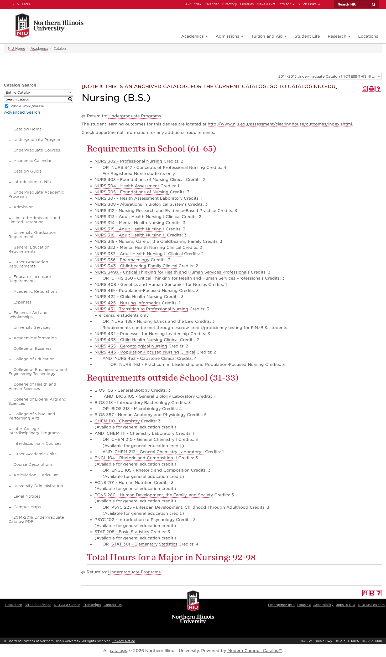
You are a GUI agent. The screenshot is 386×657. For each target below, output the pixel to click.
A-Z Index (193, 4)
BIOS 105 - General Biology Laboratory (155, 396)
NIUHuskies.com (371, 605)
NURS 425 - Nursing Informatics (127, 303)
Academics (39, 48)
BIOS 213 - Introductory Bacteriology (132, 402)
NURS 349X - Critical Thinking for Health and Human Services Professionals (172, 272)
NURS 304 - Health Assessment (127, 186)
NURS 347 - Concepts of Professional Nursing (158, 167)
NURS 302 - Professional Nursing (128, 161)
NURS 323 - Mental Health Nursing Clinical (138, 247)
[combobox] (329, 76)
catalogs (118, 650)
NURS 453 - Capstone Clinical (145, 358)
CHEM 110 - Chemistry (117, 421)
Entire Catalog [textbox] (19, 92)
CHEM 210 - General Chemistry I (144, 439)
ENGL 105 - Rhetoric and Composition (150, 470)
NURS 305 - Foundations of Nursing (132, 192)
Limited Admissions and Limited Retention (34, 220)
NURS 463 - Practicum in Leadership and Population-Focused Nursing (191, 364)
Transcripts (92, 605)
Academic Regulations (35, 291)
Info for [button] (285, 4)
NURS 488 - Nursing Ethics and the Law (152, 321)
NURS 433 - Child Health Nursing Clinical (137, 339)
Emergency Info (281, 605)
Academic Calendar (32, 161)
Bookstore (13, 605)
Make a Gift (266, 4)
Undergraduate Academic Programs (36, 194)
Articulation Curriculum (36, 475)
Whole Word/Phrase (27, 106)
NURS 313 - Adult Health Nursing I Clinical (137, 216)
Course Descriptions (33, 464)
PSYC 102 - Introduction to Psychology (135, 519)
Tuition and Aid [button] (267, 36)
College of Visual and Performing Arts (31, 416)
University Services (31, 327)
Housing (304, 605)
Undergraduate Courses (36, 150)
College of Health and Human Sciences (32, 386)
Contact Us (112, 605)
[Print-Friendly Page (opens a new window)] (371, 89)
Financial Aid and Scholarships (28, 315)
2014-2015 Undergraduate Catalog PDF (36, 519)
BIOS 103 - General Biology (122, 390)
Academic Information (35, 338)
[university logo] (193, 607)
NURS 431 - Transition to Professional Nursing (141, 309)
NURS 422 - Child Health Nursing (129, 296)
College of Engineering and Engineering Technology (37, 371)
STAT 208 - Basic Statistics (122, 531)
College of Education (34, 359)
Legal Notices (26, 496)
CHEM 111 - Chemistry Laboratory (140, 433)
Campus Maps (27, 507)
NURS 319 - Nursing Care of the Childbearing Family (148, 241)
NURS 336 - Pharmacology (122, 259)
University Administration (38, 486)
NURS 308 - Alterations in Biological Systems (141, 204)
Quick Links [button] (307, 4)
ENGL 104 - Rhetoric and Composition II (136, 458)
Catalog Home (27, 129)
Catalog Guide (27, 171)
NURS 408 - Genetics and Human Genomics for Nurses (151, 284)
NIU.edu (20, 4)
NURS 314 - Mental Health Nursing (129, 222)
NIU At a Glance (67, 605)
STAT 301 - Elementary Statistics (144, 544)
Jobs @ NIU (345, 605)
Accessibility (323, 605)
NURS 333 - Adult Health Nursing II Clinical (139, 253)
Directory (229, 4)
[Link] (44, 26)
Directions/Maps (38, 605)
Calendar (212, 4)
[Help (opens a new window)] (378, 89)
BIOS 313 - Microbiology (136, 408)
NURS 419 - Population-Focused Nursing (136, 290)
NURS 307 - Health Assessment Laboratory (138, 198)
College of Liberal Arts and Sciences (37, 401)
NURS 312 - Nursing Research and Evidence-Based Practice (155, 210)
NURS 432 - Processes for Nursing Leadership (142, 333)
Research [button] (338, 36)
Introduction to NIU (32, 182)
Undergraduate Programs (38, 140)
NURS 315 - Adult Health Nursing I (129, 229)
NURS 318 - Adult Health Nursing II (130, 235)
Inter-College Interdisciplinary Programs (34, 431)
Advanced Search (22, 112)
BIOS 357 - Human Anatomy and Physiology (140, 414)
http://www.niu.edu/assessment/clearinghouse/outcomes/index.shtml (280, 124)
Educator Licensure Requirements (29, 279)
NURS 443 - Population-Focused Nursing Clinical (145, 352)
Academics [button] (193, 36)
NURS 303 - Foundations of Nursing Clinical (140, 179)
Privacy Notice (123, 641)
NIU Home (16, 48)
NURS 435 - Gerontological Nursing (131, 346)
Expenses (22, 302)
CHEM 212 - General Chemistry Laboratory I (159, 451)
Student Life (307, 36)
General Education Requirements (29, 249)
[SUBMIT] (373, 4)
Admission (23, 207)
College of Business (32, 348)
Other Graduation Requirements (28, 264)
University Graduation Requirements (32, 234)
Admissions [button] (228, 36)
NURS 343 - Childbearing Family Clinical (136, 266)
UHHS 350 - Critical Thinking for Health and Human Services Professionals (187, 278)
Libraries (247, 4)
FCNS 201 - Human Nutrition (124, 482)
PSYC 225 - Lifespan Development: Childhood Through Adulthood (179, 507)
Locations (368, 36)
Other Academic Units (34, 454)
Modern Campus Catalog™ (254, 650)
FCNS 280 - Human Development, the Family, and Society (154, 495)
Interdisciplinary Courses (37, 443)
